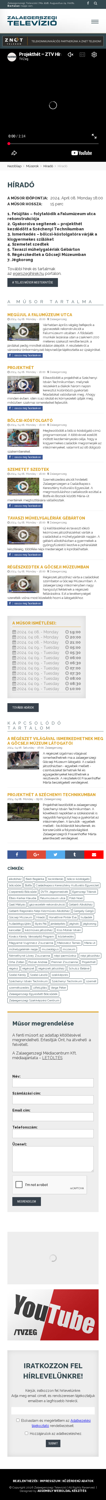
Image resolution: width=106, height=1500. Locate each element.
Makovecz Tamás (68, 943)
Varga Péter (58, 987)
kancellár (15, 930)
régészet (28, 968)
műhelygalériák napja (23, 949)
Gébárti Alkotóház (81, 904)
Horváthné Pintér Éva (63, 917)
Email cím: (21, 1110)
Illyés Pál (41, 923)
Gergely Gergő (84, 911)
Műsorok (32, 166)
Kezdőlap (14, 166)
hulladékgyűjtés (20, 923)
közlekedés (66, 936)
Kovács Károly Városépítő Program (31, 936)
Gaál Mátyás (17, 904)
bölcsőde (15, 885)
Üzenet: (19, 1144)
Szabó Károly (17, 975)
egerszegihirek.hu (28, 273)
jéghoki (74, 923)
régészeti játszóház (51, 968)
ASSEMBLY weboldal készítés (62, 1491)
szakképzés (60, 975)
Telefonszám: (24, 1127)
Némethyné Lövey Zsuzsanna (29, 955)
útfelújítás (40, 987)
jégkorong (89, 923)
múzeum (69, 949)
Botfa (28, 885)
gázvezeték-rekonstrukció (47, 904)
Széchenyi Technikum (67, 981)
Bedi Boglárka (35, 879)
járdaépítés (58, 923)
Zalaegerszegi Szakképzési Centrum (34, 1000)
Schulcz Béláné (79, 968)
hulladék (86, 917)
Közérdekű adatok (77, 1481)
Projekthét (89, 962)
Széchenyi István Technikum (28, 981)
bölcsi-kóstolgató (78, 879)
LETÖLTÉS (52, 1057)
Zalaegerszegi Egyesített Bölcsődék (33, 994)
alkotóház (15, 879)
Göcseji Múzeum (20, 917)
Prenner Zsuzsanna (64, 962)
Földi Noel (76, 898)
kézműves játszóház (39, 930)
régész (13, 968)
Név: (16, 1076)
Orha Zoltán (16, 962)
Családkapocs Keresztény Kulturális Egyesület (67, 885)
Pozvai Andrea (37, 962)
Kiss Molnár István (69, 930)
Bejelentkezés (25, 1481)
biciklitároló (55, 879)
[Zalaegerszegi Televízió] (32, 21)
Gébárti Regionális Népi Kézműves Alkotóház (39, 911)
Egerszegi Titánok (84, 891)
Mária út (89, 943)
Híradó (48, 166)
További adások (23, 707)
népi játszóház (90, 955)
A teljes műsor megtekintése (32, 282)
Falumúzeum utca (52, 898)
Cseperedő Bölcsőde (23, 891)
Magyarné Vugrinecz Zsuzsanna (31, 943)
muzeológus (50, 949)
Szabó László (39, 975)
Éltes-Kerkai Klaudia (22, 898)
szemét (91, 981)
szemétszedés (19, 987)
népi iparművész (65, 955)
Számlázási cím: (26, 1093)
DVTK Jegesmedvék (54, 891)
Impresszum (50, 1481)
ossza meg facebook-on (28, 355)
